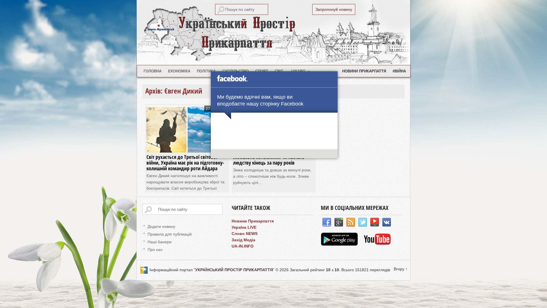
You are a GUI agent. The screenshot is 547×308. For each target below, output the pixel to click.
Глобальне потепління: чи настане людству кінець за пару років (268, 159)
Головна (153, 71)
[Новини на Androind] (340, 244)
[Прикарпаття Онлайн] (377, 244)
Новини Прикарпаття (364, 71)
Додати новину (161, 226)
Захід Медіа (243, 240)
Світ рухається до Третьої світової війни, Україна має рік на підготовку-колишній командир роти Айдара (185, 162)
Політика (206, 71)
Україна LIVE (244, 227)
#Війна (399, 71)
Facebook (326, 222)
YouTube (374, 222)
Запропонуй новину (333, 9)
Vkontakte (386, 222)
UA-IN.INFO (243, 246)
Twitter (362, 222)
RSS (350, 222)
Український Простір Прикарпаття (273, 32)
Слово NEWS (245, 233)
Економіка (179, 71)
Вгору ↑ (400, 269)
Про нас (155, 249)
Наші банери (160, 242)
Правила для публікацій (170, 234)
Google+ (338, 222)
